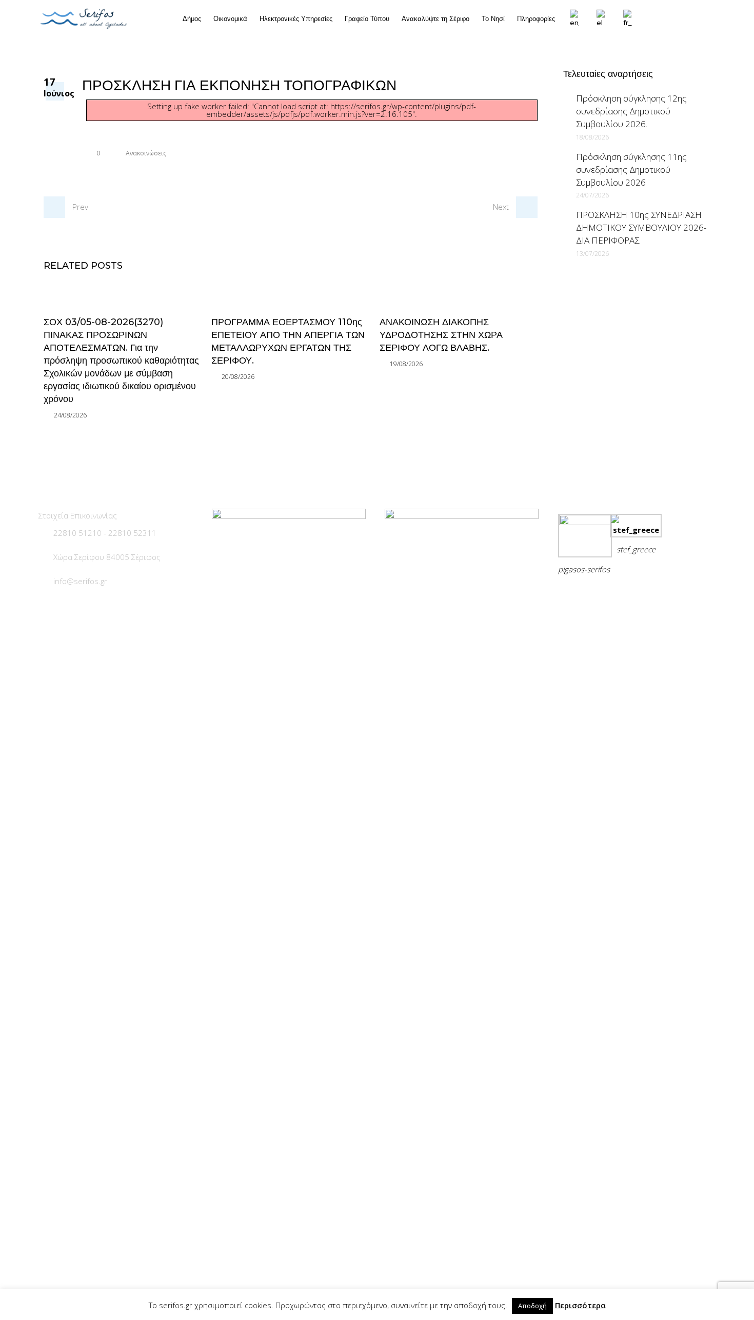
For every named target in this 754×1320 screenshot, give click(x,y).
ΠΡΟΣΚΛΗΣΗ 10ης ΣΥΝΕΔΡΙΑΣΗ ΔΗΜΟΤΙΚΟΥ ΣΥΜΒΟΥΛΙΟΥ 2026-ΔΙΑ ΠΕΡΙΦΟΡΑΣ (641, 227)
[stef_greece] (636, 530)
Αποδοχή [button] (532, 1305)
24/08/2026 (70, 415)
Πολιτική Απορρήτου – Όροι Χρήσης (628, 595)
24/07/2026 (592, 195)
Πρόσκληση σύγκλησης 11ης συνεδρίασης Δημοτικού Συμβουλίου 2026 (631, 169)
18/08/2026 (592, 137)
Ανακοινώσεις (146, 153)
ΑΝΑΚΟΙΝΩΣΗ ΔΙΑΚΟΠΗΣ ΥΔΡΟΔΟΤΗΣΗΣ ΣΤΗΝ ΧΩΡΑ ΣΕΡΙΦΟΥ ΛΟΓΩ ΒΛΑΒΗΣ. (441, 334)
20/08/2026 (238, 376)
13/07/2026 (592, 253)
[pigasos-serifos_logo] (585, 522)
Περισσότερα (580, 1305)
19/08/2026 (406, 363)
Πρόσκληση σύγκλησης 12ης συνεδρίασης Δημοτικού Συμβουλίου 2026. (631, 111)
